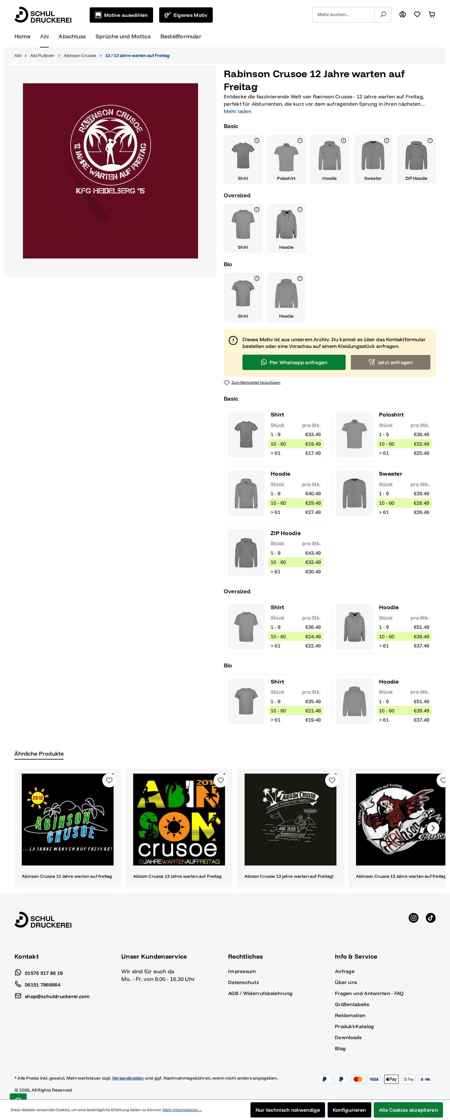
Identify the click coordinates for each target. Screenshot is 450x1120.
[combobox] (343, 14)
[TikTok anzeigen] (431, 920)
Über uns (346, 982)
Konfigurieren (349, 1110)
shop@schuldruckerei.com (57, 996)
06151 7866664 (42, 984)
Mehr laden (237, 111)
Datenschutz (243, 982)
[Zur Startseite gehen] (42, 15)
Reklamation (350, 1015)
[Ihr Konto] (402, 15)
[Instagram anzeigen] (413, 920)
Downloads (348, 1037)
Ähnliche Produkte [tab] (39, 753)
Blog (340, 1048)
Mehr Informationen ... (182, 1109)
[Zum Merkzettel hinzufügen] (109, 780)
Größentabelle (352, 1004)
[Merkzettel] (417, 15)
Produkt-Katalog (354, 1026)
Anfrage (344, 971)
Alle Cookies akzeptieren (408, 1110)
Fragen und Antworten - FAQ (369, 993)
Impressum (242, 971)
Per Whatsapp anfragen (298, 362)
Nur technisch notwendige (288, 1110)
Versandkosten (128, 1078)
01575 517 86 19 (44, 972)
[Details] (256, 141)
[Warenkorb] (432, 15)
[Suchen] (383, 14)
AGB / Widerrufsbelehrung (260, 993)
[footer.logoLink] (42, 919)
